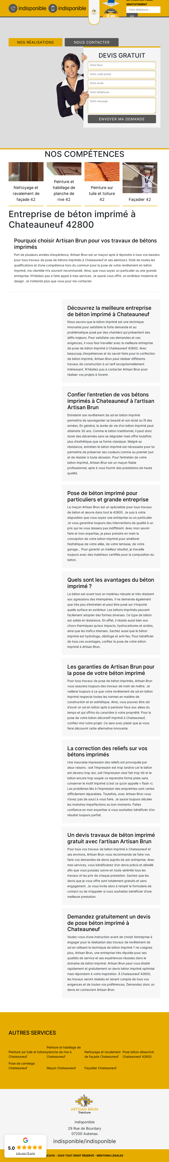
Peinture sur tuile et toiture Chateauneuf (27, 1054)
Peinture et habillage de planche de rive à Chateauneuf (64, 1051)
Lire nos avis (25, 1153)
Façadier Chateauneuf (100, 1068)
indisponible (32, 8)
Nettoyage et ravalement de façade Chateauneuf (102, 1054)
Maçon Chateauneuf (61, 1068)
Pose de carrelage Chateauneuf (22, 1065)
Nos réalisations (35, 42)
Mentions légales (110, 1155)
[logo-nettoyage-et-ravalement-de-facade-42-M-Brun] (84, 1104)
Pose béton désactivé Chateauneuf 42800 (138, 1054)
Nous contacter (92, 42)
